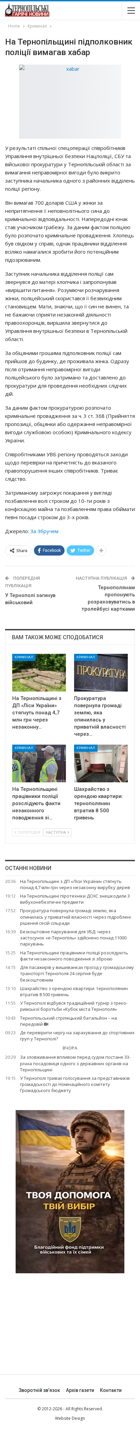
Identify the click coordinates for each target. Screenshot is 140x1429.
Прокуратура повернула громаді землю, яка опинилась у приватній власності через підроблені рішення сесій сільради (75, 916)
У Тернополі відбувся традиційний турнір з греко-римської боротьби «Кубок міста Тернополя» (73, 1006)
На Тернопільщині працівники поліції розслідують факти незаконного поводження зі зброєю (74, 956)
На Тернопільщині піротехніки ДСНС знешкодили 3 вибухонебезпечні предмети (75, 899)
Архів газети (80, 1390)
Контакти (111, 1390)
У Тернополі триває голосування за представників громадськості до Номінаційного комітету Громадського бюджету (75, 1084)
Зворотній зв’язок (39, 1390)
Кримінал (24, 657)
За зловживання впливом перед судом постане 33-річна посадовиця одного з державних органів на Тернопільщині (75, 1063)
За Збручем (44, 531)
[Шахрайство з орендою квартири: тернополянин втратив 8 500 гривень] (101, 763)
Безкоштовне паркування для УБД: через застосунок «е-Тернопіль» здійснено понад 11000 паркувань (73, 938)
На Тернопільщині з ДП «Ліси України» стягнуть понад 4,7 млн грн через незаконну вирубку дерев (75, 884)
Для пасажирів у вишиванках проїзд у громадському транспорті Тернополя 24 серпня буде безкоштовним (77, 973)
